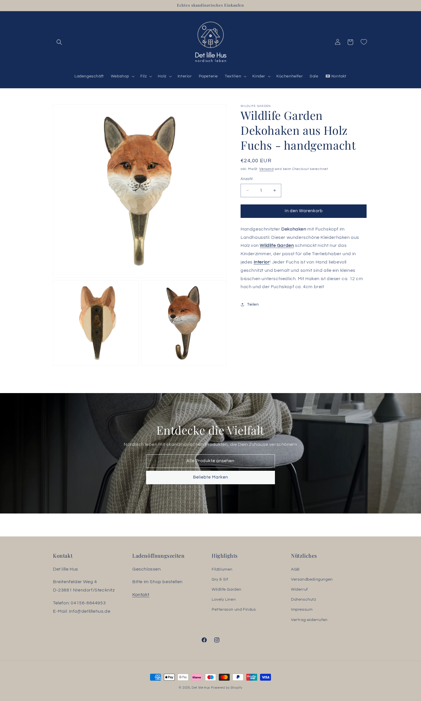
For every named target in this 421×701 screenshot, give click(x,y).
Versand (266, 169)
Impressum (301, 610)
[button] (59, 42)
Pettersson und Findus (234, 610)
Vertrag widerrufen (309, 620)
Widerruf (299, 589)
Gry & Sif (220, 579)
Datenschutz (303, 599)
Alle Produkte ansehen (211, 461)
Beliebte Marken (210, 477)
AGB (295, 569)
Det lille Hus (201, 687)
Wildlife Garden (277, 245)
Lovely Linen (224, 599)
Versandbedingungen (312, 579)
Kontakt (140, 594)
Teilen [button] (253, 304)
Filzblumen (222, 569)
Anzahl (247, 179)
